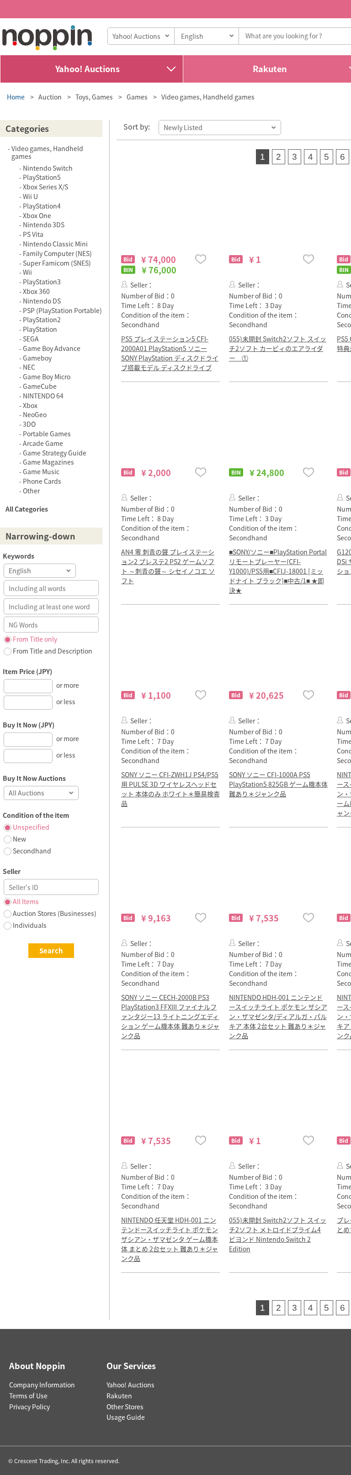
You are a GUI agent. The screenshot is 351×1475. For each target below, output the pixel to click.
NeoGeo (35, 414)
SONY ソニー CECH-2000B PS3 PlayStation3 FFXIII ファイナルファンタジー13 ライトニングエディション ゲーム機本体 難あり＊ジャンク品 (170, 1016)
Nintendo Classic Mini (55, 243)
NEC (29, 366)
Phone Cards (42, 481)
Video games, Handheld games (208, 96)
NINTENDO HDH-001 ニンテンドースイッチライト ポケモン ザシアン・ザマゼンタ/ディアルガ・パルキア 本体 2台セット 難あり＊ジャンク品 (278, 1016)
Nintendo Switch (48, 168)
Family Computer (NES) (57, 253)
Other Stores (125, 1406)
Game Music (41, 471)
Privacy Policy (29, 1406)
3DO (29, 424)
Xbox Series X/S (45, 186)
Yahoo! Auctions (87, 69)
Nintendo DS (42, 300)
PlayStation (40, 329)
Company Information (42, 1384)
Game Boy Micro (46, 376)
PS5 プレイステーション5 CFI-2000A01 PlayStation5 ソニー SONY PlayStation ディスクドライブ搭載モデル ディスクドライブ (169, 353)
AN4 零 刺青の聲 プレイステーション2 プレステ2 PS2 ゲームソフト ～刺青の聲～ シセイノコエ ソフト (168, 566)
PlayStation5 (42, 177)
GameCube (40, 386)
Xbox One (37, 215)
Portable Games (47, 433)
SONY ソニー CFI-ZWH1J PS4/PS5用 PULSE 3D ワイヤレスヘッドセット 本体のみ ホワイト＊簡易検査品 (170, 789)
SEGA (31, 338)
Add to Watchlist (200, 259)
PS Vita (33, 234)
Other (31, 490)
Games (137, 96)
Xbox (30, 405)
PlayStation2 (42, 319)
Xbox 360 (36, 291)
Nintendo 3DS (43, 224)
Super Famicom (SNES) (57, 262)
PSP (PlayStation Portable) (62, 310)
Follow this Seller (124, 284)
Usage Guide (125, 1417)
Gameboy (37, 357)
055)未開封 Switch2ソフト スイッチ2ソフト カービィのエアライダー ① (277, 348)
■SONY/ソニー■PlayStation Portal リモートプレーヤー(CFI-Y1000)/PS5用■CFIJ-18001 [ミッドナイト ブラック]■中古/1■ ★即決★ (278, 571)
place (47, 37)
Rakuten (119, 1395)
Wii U (30, 196)
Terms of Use (28, 1395)
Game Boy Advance (51, 348)
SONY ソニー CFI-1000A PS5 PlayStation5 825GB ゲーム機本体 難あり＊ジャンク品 (278, 784)
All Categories (26, 508)
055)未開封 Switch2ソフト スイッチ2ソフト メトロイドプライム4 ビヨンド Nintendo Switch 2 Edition (277, 1234)
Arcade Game (43, 443)
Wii (27, 272)
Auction (50, 96)
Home (16, 96)
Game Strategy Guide (54, 452)
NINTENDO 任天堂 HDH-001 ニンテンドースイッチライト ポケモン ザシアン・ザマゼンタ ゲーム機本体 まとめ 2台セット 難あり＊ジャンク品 (169, 1239)
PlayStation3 (42, 281)
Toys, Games (94, 96)
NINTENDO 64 (43, 395)
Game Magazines (48, 461)
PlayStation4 (42, 205)
